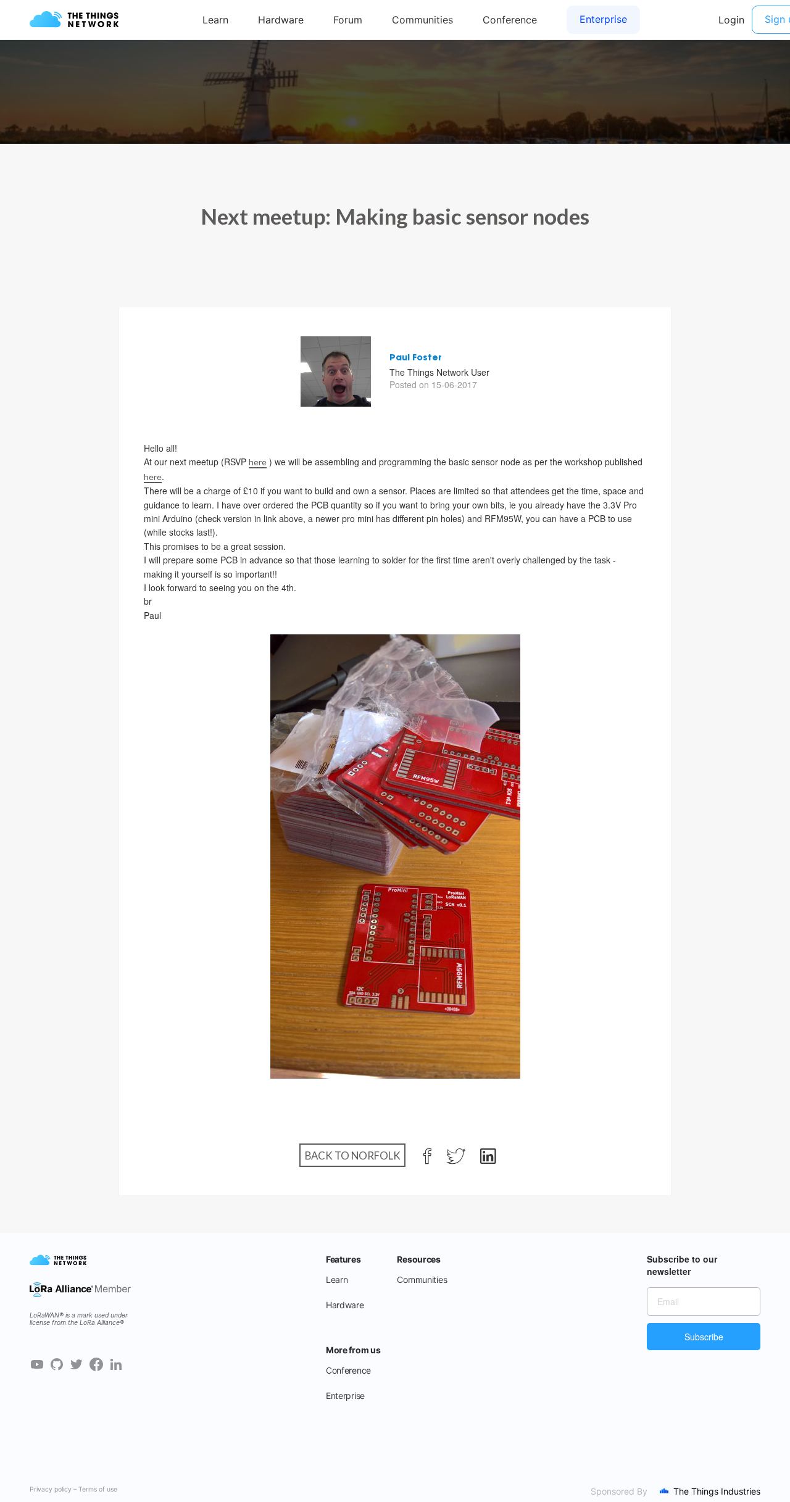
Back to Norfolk (353, 1154)
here (258, 462)
